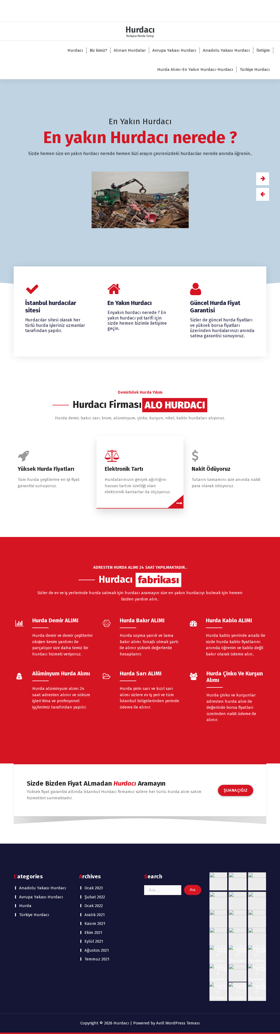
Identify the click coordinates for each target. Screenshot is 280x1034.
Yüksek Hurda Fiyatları (46, 469)
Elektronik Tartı (124, 469)
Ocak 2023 (93, 887)
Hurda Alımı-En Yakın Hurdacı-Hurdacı (195, 69)
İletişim (263, 50)
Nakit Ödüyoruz (211, 469)
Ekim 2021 (93, 932)
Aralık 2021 (94, 914)
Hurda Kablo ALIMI (229, 620)
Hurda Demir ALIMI (55, 620)
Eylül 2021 (93, 941)
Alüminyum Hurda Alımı (61, 673)
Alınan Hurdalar (130, 50)
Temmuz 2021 (96, 959)
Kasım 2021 (94, 923)
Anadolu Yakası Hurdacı (226, 50)
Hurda (25, 905)
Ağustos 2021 (96, 950)
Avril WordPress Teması (178, 1023)
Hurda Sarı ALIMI (141, 673)
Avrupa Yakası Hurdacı (174, 50)
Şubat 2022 (94, 896)
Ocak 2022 (93, 905)
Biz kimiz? (98, 50)
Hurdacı (75, 50)
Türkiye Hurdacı (255, 69)
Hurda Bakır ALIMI (142, 620)
